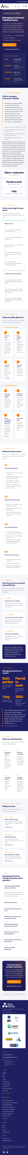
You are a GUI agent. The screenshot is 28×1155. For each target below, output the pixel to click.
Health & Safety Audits (7, 1100)
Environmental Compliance (8, 1109)
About (3, 1125)
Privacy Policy (5, 1138)
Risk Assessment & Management (10, 1102)
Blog (3, 1127)
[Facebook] (7, 1152)
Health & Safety (6, 1084)
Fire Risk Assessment (7, 1104)
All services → (5, 1118)
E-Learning (5, 1090)
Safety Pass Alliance (7, 1088)
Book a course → (6, 1093)
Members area (5, 1132)
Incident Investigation (7, 1113)
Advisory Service (6, 1115)
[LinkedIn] (3, 1152)
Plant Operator (5, 1086)
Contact (4, 1130)
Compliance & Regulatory (8, 1107)
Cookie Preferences (7, 1140)
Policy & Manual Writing (8, 1111)
